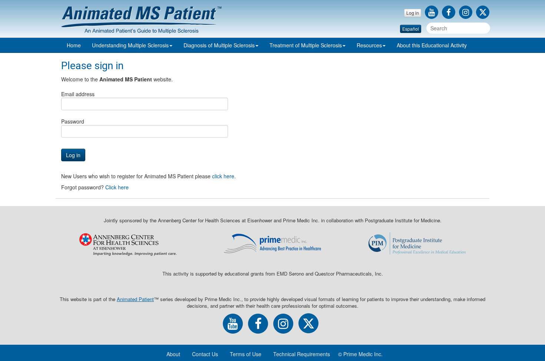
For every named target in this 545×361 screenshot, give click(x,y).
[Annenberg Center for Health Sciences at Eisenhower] (127, 243)
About (432, 45)
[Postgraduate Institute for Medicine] (417, 243)
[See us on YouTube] (433, 13)
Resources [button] (369, 45)
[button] (132, 45)
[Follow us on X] (482, 13)
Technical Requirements (301, 354)
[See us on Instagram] (467, 13)
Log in (412, 13)
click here (223, 176)
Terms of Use (245, 354)
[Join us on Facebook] (450, 13)
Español (410, 29)
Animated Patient (135, 299)
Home (74, 45)
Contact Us (205, 354)
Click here (117, 187)
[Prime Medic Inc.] (272, 243)
